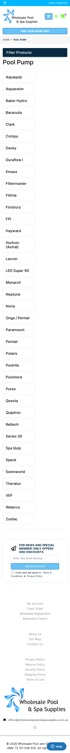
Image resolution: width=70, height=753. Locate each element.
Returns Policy (35, 664)
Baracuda (14, 112)
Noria (10, 306)
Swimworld (15, 472)
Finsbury (13, 207)
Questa (12, 401)
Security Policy (35, 669)
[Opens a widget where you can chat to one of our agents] (56, 746)
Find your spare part (35, 31)
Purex (11, 389)
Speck (11, 460)
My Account (35, 603)
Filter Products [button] (19, 52)
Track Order (35, 608)
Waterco (13, 507)
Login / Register (57, 3)
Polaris (11, 353)
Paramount (15, 330)
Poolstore (14, 377)
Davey (11, 148)
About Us (35, 634)
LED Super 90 (17, 271)
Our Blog (35, 639)
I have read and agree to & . (31, 574)
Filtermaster (16, 183)
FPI (8, 219)
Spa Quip (13, 448)
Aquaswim (15, 89)
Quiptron (13, 412)
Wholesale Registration (35, 613)
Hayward (13, 231)
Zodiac (11, 519)
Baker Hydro (16, 101)
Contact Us (35, 644)
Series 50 (14, 436)
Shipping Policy (35, 674)
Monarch (13, 282)
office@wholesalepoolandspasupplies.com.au (38, 720)
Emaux (11, 172)
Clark (10, 124)
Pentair (12, 341)
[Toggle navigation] (48, 16)
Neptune (13, 294)
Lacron (11, 259)
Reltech (12, 424)
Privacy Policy (34, 576)
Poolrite (12, 365)
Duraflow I (14, 160)
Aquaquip (14, 77)
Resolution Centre (35, 618)
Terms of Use (35, 679)
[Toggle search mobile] (55, 16)
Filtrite (11, 195)
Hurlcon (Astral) (12, 245)
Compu (12, 136)
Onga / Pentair (18, 318)
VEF (9, 495)
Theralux (13, 483)
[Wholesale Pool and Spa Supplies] (20, 16)
